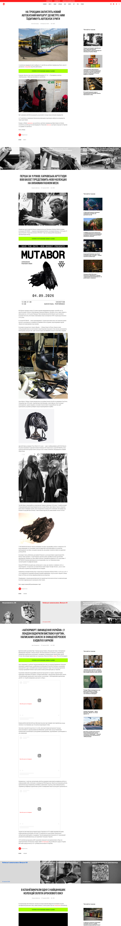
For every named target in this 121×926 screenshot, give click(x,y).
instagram (42, 71)
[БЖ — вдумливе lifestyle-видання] (9, 4)
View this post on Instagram (26, 703)
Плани (82, 4)
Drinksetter (49, 1)
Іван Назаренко (35, 645)
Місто (50, 4)
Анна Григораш (35, 24)
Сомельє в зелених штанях (69, 1)
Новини (44, 4)
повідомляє (57, 905)
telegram (52, 71)
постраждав (45, 841)
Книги (69, 4)
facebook (48, 71)
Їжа (78, 4)
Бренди (60, 4)
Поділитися (24, 135)
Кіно (65, 4)
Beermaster (57, 1)
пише (55, 656)
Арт (74, 4)
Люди (55, 4)
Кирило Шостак (35, 188)
